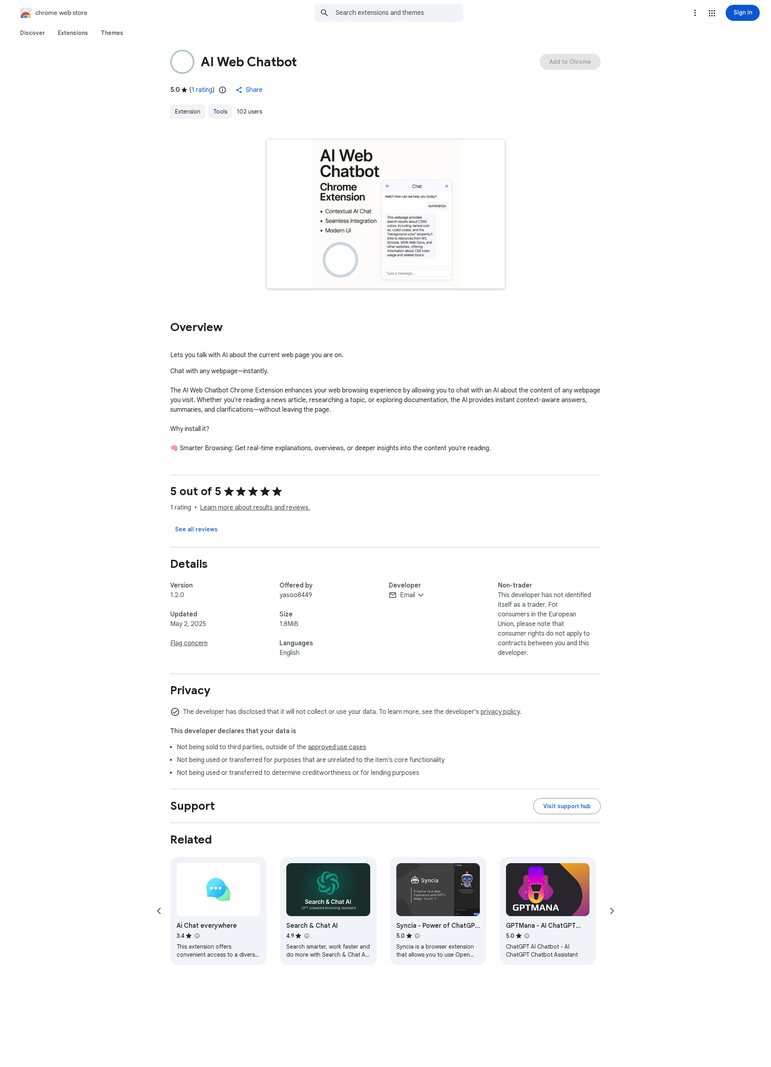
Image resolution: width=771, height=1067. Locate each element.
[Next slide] (612, 911)
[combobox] (399, 13)
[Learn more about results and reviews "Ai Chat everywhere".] (196, 935)
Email (407, 595)
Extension (187, 111)
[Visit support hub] (567, 806)
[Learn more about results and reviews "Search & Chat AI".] (306, 935)
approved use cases (337, 747)
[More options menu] (695, 13)
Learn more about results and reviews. (255, 508)
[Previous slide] (159, 911)
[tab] (32, 33)
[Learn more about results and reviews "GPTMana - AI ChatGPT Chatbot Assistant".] (526, 935)
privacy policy (500, 712)
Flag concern (189, 643)
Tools (220, 111)
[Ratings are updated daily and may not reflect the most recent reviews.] (222, 90)
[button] (712, 13)
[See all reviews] (196, 529)
